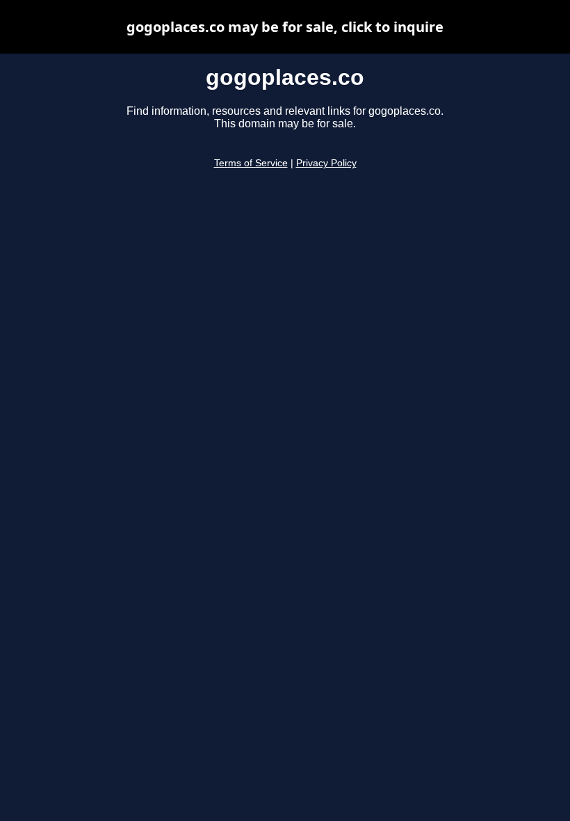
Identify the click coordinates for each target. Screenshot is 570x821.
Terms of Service (251, 163)
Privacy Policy (326, 163)
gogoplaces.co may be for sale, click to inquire (285, 26)
